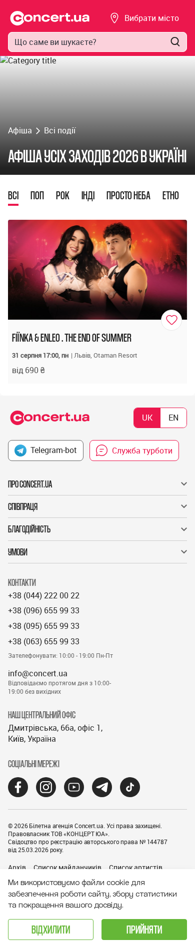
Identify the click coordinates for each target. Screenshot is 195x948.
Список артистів (135, 867)
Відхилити (51, 929)
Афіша (20, 130)
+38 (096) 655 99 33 (44, 610)
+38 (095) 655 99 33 (44, 625)
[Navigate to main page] (50, 18)
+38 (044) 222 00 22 (44, 595)
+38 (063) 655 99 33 (44, 641)
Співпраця (23, 506)
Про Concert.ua (30, 484)
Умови (18, 552)
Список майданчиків (68, 867)
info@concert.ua (38, 673)
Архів (17, 867)
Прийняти (144, 929)
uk (147, 417)
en (173, 417)
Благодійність (29, 529)
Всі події (60, 130)
